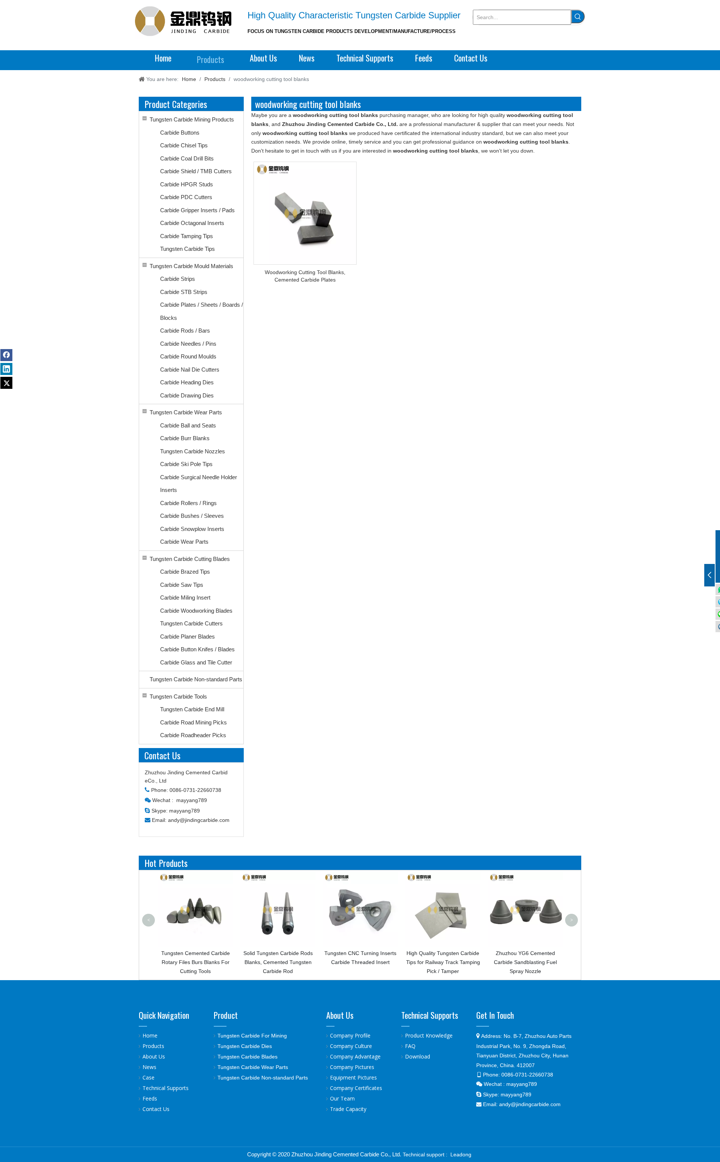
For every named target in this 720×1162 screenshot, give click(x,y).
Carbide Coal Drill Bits (187, 158)
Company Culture (351, 1046)
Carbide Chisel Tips (184, 145)
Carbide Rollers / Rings (188, 503)
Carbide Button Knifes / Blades (197, 649)
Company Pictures (352, 1067)
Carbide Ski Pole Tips (186, 464)
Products (153, 1046)
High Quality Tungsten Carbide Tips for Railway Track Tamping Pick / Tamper (421, 962)
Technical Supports (165, 1088)
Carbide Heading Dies (187, 382)
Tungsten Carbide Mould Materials (191, 266)
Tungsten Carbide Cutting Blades (190, 559)
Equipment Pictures (353, 1077)
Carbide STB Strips (183, 292)
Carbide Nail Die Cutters (189, 369)
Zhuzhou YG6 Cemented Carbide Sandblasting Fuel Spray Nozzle (503, 962)
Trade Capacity (348, 1109)
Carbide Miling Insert (185, 597)
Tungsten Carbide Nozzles (192, 451)
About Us (153, 1056)
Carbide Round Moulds (188, 356)
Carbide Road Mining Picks (193, 722)
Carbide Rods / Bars (185, 330)
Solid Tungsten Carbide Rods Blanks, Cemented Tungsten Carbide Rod (256, 962)
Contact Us (156, 1109)
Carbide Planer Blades (187, 636)
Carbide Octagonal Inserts (192, 223)
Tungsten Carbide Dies (245, 1046)
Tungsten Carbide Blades (248, 1057)
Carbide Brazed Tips (185, 571)
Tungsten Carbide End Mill (192, 709)
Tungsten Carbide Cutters (191, 623)
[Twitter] (6, 383)
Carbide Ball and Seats (188, 425)
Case (148, 1077)
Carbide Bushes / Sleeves (192, 516)
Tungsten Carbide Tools (178, 696)
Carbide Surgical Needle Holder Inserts (198, 483)
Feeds (149, 1098)
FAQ (410, 1046)
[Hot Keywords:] (578, 16)
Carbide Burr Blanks (185, 438)
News (149, 1067)
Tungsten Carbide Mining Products (192, 119)
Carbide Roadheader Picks (193, 735)
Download (417, 1056)
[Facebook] (6, 355)
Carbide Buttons (180, 132)
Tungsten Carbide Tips (187, 249)
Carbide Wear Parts (184, 541)
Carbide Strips (177, 279)
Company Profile (350, 1035)
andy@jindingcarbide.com (199, 820)
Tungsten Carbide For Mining (252, 1036)
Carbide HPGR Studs (186, 184)
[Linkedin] (6, 369)
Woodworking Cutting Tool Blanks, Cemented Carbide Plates (305, 276)
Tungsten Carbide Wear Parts (186, 412)
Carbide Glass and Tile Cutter (196, 662)
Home (150, 1035)
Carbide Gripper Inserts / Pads (197, 210)
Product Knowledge (429, 1035)
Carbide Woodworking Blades (196, 610)
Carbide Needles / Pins (188, 343)
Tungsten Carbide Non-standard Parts (196, 679)
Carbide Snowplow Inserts (192, 529)
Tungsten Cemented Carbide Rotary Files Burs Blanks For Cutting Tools (173, 962)
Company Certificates (356, 1088)
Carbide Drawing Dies (187, 395)
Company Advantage (355, 1056)
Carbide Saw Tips (181, 585)
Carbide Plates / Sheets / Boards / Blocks (201, 311)
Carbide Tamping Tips (186, 236)
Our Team (342, 1098)
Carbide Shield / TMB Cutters (196, 171)
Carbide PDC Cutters (186, 197)
